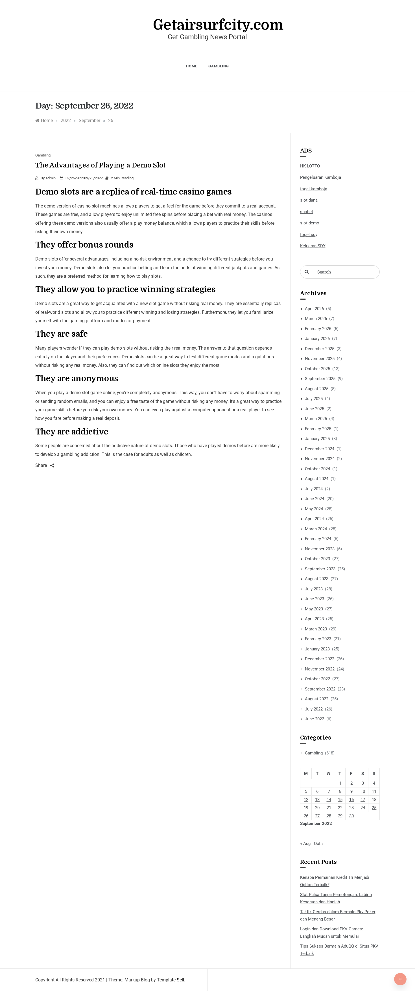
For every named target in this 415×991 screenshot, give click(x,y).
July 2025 (314, 398)
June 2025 (314, 408)
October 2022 (317, 678)
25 (374, 807)
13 (317, 799)
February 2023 (318, 638)
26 (306, 815)
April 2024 (314, 518)
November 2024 (320, 458)
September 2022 (320, 689)
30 (351, 815)
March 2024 (316, 528)
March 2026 (316, 318)
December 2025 (319, 348)
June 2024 (314, 498)
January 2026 (317, 338)
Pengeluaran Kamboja (320, 177)
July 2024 (314, 488)
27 (317, 815)
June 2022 (314, 718)
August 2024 (316, 478)
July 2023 (314, 588)
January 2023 (317, 649)
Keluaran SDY (313, 245)
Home (191, 66)
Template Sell (170, 980)
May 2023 (314, 609)
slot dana (309, 200)
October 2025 (317, 368)
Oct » (319, 843)
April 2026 (314, 308)
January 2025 (317, 438)
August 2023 (316, 578)
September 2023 (320, 568)
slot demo (309, 223)
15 (340, 799)
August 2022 (316, 698)
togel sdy (308, 234)
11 (374, 791)
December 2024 (319, 448)
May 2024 (314, 508)
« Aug (305, 843)
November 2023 (320, 548)
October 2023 (317, 558)
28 (329, 815)
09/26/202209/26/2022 (84, 178)
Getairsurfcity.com (218, 25)
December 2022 (319, 658)
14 (329, 799)
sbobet (306, 211)
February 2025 (318, 428)
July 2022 (314, 709)
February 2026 (318, 328)
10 (363, 791)
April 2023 (314, 618)
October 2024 (317, 468)
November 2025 (320, 358)
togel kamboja (313, 188)
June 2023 (314, 598)
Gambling (218, 66)
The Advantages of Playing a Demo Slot (100, 165)
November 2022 (320, 669)
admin (50, 178)
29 (340, 815)
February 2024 (318, 538)
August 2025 (316, 388)
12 (306, 799)
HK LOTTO (310, 166)
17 (363, 799)
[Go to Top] (400, 979)
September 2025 (320, 378)
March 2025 (316, 418)
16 (351, 799)
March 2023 (316, 629)
